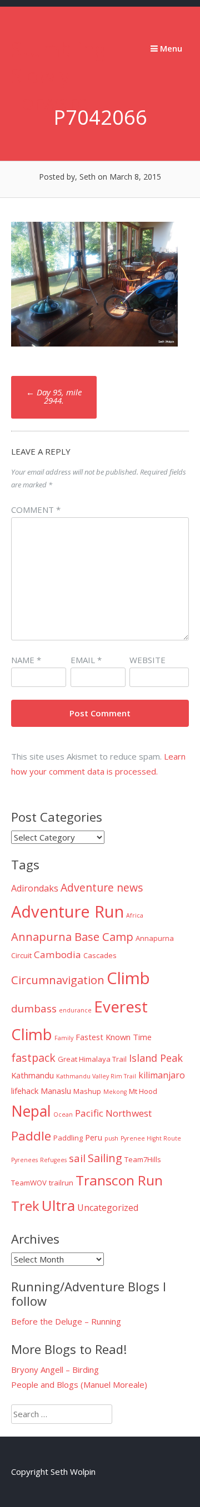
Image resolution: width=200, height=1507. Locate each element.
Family (63, 1038)
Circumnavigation (57, 979)
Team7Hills (142, 1159)
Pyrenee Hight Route (151, 1138)
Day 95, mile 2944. (54, 396)
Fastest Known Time (114, 1036)
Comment (36, 509)
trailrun (61, 1183)
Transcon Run (119, 1180)
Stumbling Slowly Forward (58, 75)
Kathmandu (32, 1075)
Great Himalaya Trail (92, 1059)
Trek (25, 1206)
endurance (75, 1010)
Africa (134, 915)
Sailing (105, 1157)
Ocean (63, 1114)
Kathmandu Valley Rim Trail (96, 1076)
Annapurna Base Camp (72, 936)
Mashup (87, 1091)
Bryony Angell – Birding (55, 1369)
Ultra (58, 1205)
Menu (170, 48)
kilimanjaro (161, 1075)
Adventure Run (67, 911)
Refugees (53, 1160)
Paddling (68, 1138)
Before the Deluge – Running (66, 1321)
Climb (128, 978)
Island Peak (156, 1058)
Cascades (100, 955)
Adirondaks (34, 888)
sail (77, 1158)
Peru (93, 1137)
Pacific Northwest (113, 1113)
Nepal (31, 1111)
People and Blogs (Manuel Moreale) (79, 1384)
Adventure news (102, 887)
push (111, 1138)
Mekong (115, 1092)
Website (147, 659)
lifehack (24, 1090)
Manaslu (56, 1090)
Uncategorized (107, 1207)
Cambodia (57, 954)
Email (86, 659)
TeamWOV (29, 1183)
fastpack (33, 1057)
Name (26, 659)
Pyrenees (24, 1160)
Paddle (31, 1135)
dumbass (34, 1008)
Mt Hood (143, 1091)
